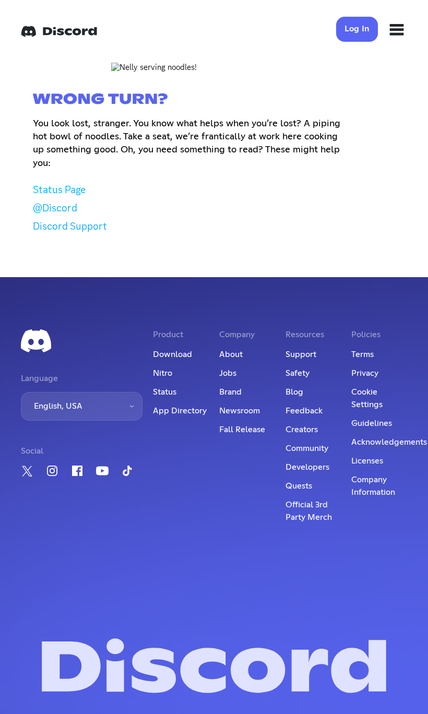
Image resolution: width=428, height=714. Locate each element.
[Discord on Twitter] (27, 471)
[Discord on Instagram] (52, 471)
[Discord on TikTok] (127, 471)
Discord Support (70, 226)
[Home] (59, 31)
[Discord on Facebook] (77, 471)
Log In (357, 29)
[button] (81, 406)
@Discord (55, 208)
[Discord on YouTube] (102, 471)
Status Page (59, 189)
